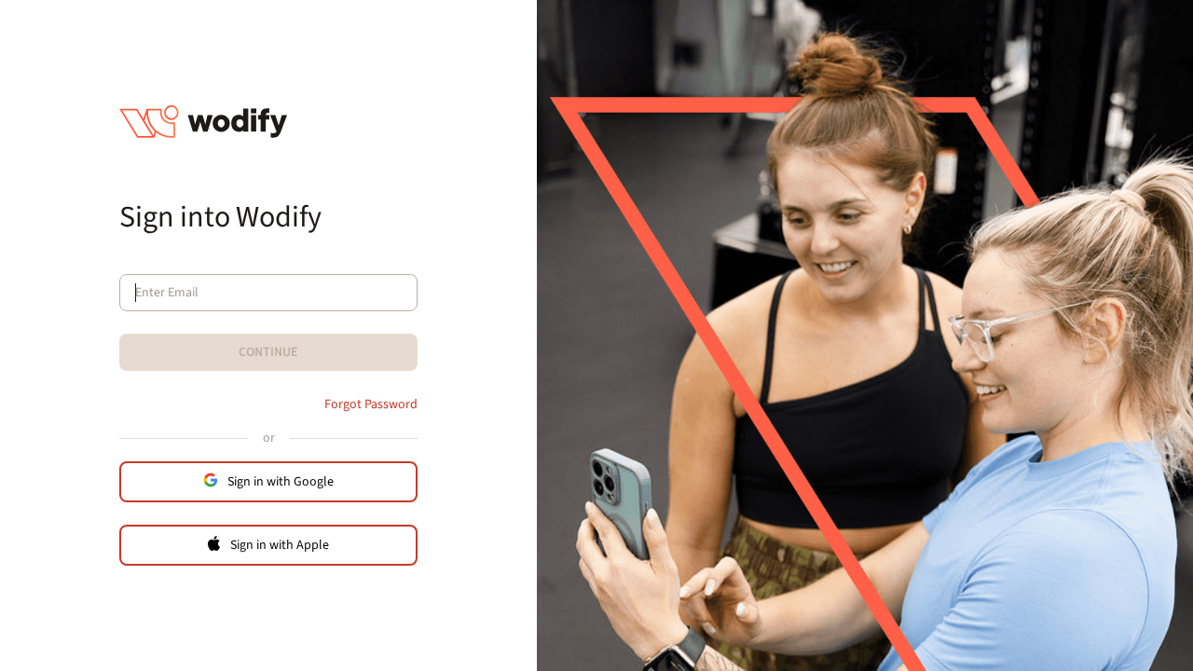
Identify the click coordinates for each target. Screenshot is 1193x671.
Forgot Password (371, 404)
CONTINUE (268, 352)
